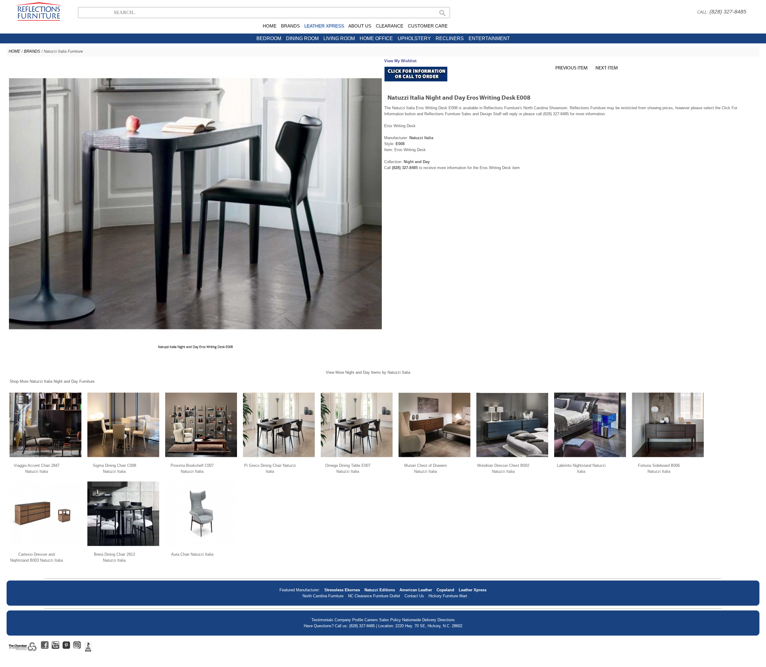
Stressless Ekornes (342, 590)
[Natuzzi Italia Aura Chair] (201, 548)
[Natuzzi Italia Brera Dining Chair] (123, 548)
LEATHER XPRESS (324, 25)
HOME (269, 25)
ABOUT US (359, 25)
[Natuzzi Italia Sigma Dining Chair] (123, 459)
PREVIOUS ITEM (571, 67)
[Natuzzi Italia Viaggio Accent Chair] (45, 459)
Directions (446, 620)
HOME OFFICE (376, 38)
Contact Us (414, 596)
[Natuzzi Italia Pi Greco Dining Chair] (279, 459)
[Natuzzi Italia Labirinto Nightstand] (590, 459)
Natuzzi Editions (379, 590)
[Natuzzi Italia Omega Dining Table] (357, 459)
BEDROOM (268, 38)
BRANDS (290, 25)
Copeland (445, 590)
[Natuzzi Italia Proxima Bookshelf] (201, 459)
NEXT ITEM (606, 67)
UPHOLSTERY (414, 38)
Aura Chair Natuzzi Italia (192, 554)
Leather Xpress (473, 590)
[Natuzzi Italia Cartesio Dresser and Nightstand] (45, 548)
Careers (371, 620)
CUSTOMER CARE (428, 25)
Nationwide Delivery (419, 620)
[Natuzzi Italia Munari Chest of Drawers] (434, 459)
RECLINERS (450, 38)
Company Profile (349, 620)
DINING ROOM (302, 38)
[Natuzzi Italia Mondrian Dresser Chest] (512, 459)
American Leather (415, 590)
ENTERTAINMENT (489, 38)
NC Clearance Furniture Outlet (374, 596)
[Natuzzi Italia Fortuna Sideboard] (668, 459)
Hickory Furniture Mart (447, 596)
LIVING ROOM (339, 38)
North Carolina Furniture (323, 596)
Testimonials (322, 620)
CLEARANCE (389, 25)
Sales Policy (390, 620)
